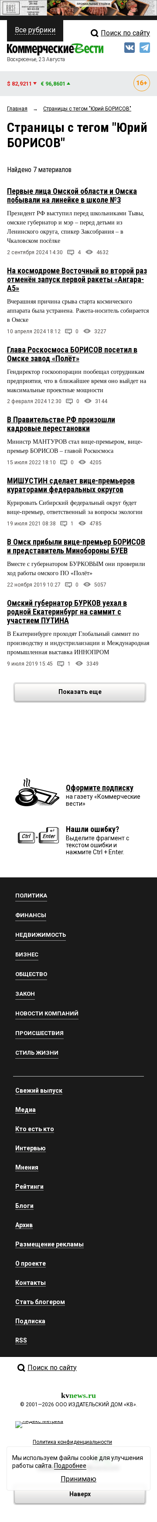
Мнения (26, 1167)
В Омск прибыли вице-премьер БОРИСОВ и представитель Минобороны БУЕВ (76, 546)
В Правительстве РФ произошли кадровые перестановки (61, 424)
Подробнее (70, 1465)
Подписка (30, 1321)
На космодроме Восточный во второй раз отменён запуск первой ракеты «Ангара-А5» (77, 279)
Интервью (30, 1148)
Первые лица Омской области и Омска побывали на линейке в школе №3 (72, 195)
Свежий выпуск (38, 1090)
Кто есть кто (34, 1128)
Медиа (25, 1109)
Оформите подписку (99, 787)
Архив (24, 1225)
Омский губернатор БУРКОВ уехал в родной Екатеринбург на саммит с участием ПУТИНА (67, 611)
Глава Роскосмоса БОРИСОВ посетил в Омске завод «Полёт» (72, 354)
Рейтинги (29, 1186)
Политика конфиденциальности (72, 1442)
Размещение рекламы (49, 1244)
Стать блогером (40, 1301)
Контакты (30, 1282)
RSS (21, 1340)
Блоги (24, 1205)
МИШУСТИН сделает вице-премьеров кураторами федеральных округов (71, 485)
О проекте (30, 1263)
